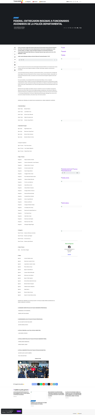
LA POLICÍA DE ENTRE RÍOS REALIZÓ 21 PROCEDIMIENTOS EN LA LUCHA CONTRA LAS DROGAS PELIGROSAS (21, 393)
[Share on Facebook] (69, 28)
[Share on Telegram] (74, 28)
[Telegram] (70, 1)
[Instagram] (69, 1)
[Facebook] (66, 1)
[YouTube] (68, 1)
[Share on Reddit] (15, 57)
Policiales (16, 17)
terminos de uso (9, 412)
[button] (19, 411)
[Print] (81, 28)
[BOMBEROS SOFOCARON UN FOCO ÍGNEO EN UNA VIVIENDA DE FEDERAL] (39, 396)
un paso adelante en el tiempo (19, 27)
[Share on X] (70, 28)
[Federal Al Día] (18, 1)
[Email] (77, 28)
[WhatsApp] (72, 1)
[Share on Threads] (75, 28)
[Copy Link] (79, 28)
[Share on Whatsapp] (72, 28)
